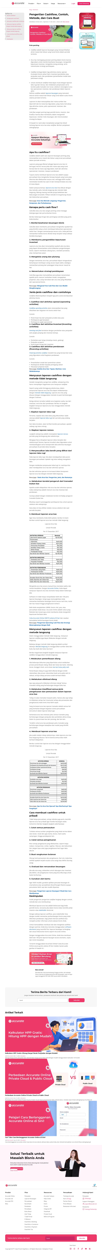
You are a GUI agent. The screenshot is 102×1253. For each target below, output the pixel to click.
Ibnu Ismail (66, 22)
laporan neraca (63, 434)
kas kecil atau (61, 667)
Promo (46, 1206)
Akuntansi (35, 9)
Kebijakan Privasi (47, 1249)
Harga (53, 3)
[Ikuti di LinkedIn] (89, 1248)
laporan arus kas (51, 188)
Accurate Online (53, 588)
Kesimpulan (10, 39)
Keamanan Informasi (69, 1206)
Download (47, 1211)
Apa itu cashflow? (11, 15)
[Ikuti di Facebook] (78, 1248)
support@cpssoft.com (91, 1204)
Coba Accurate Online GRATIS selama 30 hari (44, 618)
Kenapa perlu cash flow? (13, 18)
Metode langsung (41, 646)
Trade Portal (28, 1216)
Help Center (47, 1199)
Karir (67, 1199)
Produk (31, 3)
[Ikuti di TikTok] (82, 1248)
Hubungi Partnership (91, 1209)
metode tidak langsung (43, 393)
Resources (61, 3)
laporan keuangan (52, 93)
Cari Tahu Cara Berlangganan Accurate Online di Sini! (25, 1137)
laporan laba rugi (46, 418)
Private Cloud (48, 1214)
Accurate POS (9, 1201)
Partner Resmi (67, 1201)
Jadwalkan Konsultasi (16, 1169)
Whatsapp (88, 1198)
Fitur (39, 3)
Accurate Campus (49, 1196)
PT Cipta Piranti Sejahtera (20, 1249)
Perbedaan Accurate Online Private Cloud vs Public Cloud (27, 1095)
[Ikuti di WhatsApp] (74, 1248)
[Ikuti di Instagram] (70, 1248)
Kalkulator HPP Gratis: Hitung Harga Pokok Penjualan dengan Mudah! (31, 1053)
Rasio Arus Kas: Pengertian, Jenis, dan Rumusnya (55, 477)
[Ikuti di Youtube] (85, 1248)
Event (45, 1204)
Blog (30, 9)
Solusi (45, 3)
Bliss (6, 1204)
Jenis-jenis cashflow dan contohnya (15, 21)
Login (73, 3)
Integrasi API (48, 1209)
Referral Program (49, 1216)
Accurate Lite (9, 1199)
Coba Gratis (13, 1170)
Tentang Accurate (68, 1196)
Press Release (67, 1204)
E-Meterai (27, 1219)
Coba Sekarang (84, 3)
